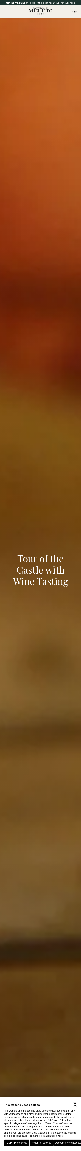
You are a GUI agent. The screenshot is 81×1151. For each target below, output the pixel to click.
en (75, 11)
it (70, 11)
